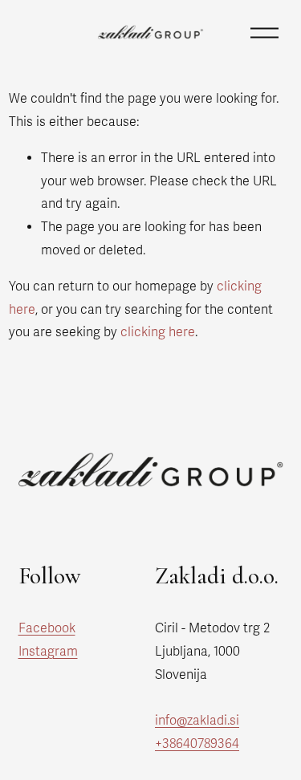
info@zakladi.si (197, 721)
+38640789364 (197, 744)
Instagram (48, 652)
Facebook (46, 628)
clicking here (157, 332)
